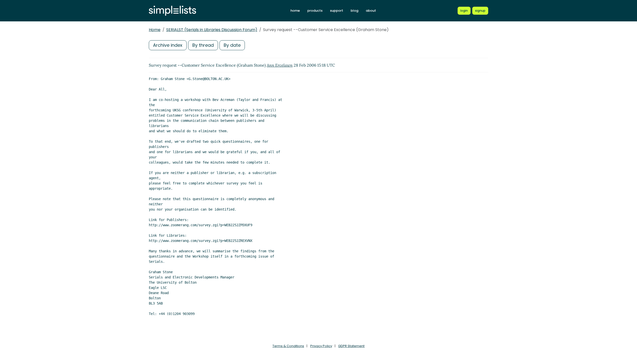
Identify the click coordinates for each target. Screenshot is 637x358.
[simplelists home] (172, 11)
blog (354, 10)
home (295, 10)
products (314, 10)
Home (154, 30)
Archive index (167, 45)
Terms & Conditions (288, 346)
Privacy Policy (321, 346)
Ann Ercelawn (280, 65)
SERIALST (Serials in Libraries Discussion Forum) (211, 30)
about (371, 10)
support (336, 10)
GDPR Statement (351, 346)
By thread (203, 45)
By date (232, 45)
